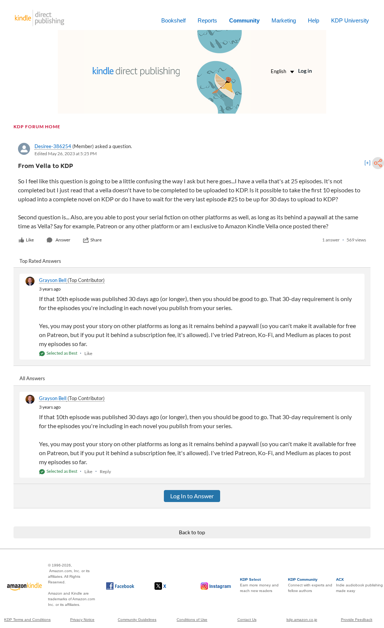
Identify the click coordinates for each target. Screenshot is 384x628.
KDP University (350, 20)
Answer (63, 240)
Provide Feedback (356, 620)
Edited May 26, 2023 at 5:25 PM (65, 153)
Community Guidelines (137, 620)
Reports (207, 20)
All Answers (32, 378)
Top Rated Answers (40, 261)
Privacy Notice (82, 620)
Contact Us (246, 620)
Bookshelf (173, 20)
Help (313, 20)
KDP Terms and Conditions (27, 620)
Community (244, 20)
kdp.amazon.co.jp (301, 620)
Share (96, 240)
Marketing (284, 20)
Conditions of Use (192, 620)
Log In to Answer (192, 495)
